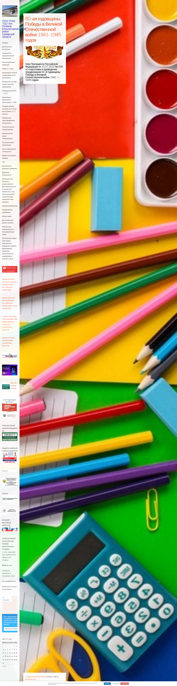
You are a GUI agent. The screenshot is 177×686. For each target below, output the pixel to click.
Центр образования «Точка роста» (9, 150)
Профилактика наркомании (7, 211)
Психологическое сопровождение (8, 128)
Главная (5, 43)
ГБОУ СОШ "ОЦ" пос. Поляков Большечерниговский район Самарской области (14, 28)
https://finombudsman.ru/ (13, 385)
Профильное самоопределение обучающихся (8, 120)
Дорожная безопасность (7, 173)
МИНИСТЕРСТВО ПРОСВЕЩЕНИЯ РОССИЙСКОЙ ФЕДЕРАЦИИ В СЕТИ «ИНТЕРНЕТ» (9, 303)
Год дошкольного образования (8, 143)
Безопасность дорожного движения (9, 167)
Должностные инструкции (7, 48)
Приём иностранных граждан (9, 156)
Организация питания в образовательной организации (9, 75)
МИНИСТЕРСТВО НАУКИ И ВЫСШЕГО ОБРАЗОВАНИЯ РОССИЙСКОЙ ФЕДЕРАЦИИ (9, 284)
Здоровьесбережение (9, 206)
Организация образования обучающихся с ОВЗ (9, 99)
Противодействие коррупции (8, 63)
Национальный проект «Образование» (7, 136)
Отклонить (124, 683)
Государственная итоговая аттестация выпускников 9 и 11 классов (9, 110)
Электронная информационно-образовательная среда (8, 230)
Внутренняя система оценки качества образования (9, 84)
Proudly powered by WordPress (35, 677)
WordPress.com (30, 679)
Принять (107, 683)
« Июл (4, 666)
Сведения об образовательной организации (8, 55)
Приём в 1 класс (8, 69)
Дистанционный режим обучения (8, 221)
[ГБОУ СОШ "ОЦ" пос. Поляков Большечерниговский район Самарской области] (9, 11)
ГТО (3, 162)
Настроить (116, 683)
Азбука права (7, 216)
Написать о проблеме (12, 628)
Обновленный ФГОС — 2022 (9, 92)
